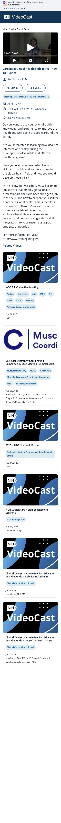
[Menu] (56, 17)
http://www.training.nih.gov (20, 239)
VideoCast (8, 29)
